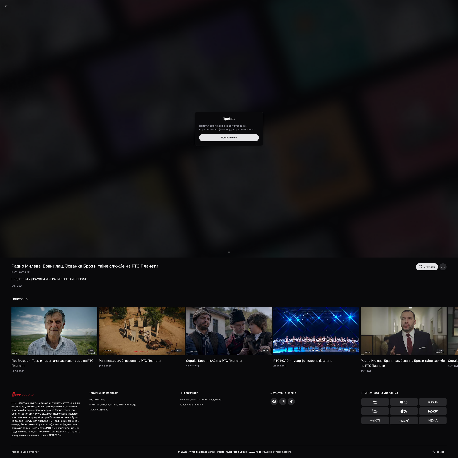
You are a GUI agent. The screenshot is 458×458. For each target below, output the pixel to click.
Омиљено (429, 266)
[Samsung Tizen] (404, 420)
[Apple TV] (404, 411)
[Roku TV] (433, 411)
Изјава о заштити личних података (200, 399)
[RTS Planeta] (22, 394)
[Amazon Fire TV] (375, 411)
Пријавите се (229, 137)
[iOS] (404, 402)
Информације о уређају (25, 451)
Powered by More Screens (276, 451)
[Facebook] (274, 401)
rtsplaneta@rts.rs (98, 409)
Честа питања (97, 399)
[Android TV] (433, 402)
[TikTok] (291, 401)
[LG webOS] (375, 420)
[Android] (375, 402)
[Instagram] (282, 401)
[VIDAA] (433, 420)
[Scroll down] (229, 252)
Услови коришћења (191, 404)
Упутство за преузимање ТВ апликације (112, 404)
